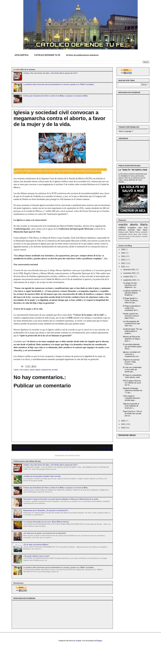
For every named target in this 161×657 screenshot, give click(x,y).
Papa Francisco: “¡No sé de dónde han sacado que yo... (132, 413)
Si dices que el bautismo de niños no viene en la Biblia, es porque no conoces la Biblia (55, 96)
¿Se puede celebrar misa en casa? (36, 556)
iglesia (38, 370)
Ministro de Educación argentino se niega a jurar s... (131, 339)
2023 (123, 260)
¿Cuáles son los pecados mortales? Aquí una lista (42, 476)
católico (122, 227)
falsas (145, 230)
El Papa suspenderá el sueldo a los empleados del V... (131, 308)
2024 (123, 256)
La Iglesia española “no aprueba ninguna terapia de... (132, 293)
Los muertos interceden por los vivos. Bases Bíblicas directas (46, 522)
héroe (130, 234)
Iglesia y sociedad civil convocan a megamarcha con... (131, 354)
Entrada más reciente (23, 447)
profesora (121, 238)
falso (139, 230)
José (145, 228)
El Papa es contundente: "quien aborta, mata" (132, 376)
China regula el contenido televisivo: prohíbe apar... (131, 398)
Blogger (99, 640)
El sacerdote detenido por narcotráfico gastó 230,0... (132, 346)
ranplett (78, 640)
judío (126, 232)
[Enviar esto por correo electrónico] (26, 366)
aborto (32, 370)
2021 (123, 267)
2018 (123, 428)
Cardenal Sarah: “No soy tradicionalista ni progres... (132, 331)
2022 (123, 263)
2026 (123, 249)
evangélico (132, 228)
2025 (123, 253)
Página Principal (65, 447)
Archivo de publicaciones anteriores (82, 55)
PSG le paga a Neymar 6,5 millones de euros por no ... (132, 383)
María (143, 224)
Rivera (137, 232)
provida (55, 370)
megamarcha (46, 370)
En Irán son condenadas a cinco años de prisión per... (132, 369)
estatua (121, 232)
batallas (144, 234)
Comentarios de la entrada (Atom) (67, 455)
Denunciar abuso (127, 435)
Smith (140, 234)
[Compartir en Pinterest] (35, 366)
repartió (127, 238)
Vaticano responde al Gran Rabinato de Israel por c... (131, 406)
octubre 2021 (128, 277)
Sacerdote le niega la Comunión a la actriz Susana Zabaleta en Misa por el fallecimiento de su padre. (61, 499)
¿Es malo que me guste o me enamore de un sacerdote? (44, 533)
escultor (132, 236)
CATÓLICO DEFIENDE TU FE (47, 55)
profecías (122, 230)
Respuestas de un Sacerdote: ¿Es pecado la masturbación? (45, 510)
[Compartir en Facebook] (33, 366)
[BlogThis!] (28, 366)
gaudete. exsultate (141, 236)
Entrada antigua (104, 447)
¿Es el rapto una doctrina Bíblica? (36, 544)
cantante (144, 232)
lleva (135, 234)
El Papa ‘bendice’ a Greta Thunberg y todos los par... (130, 300)
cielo (140, 228)
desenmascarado (124, 236)
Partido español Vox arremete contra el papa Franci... (131, 316)
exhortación (122, 234)
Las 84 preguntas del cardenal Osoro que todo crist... (131, 323)
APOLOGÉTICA (22, 55)
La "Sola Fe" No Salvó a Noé (132, 170)
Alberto (132, 232)
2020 (123, 421)
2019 (123, 424)
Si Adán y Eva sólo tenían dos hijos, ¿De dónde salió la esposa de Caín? (50, 73)
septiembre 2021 (130, 280)
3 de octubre (24, 370)
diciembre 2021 (129, 270)
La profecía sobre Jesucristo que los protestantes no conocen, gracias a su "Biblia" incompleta (58, 84)
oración (123, 224)
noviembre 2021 (129, 273)
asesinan (131, 230)
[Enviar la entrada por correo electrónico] (22, 366)
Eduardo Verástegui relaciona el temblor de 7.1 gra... (132, 390)
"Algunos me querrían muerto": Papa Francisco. (131, 362)
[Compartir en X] (31, 366)
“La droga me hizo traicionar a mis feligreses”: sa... (130, 285)
